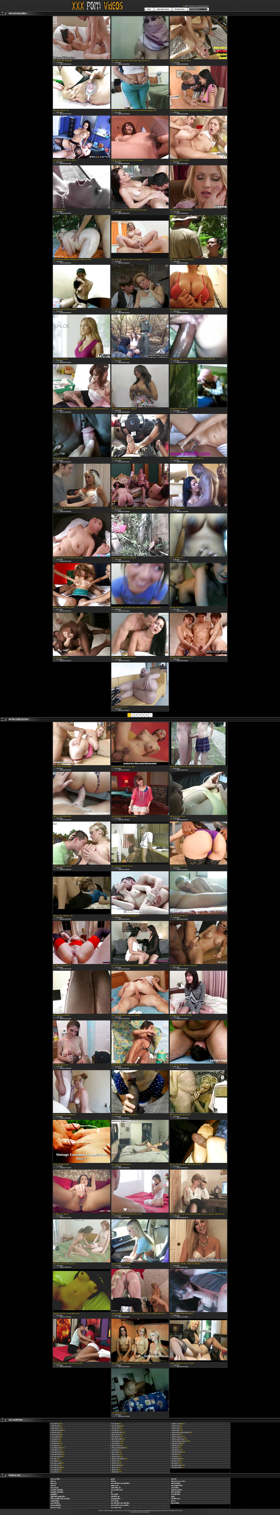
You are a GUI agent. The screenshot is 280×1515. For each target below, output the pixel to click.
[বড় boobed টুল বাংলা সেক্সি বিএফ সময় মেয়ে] (198, 992)
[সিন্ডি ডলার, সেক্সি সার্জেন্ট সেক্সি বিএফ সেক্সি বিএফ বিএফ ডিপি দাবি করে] (198, 1141)
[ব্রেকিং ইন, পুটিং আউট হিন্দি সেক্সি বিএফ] (81, 793)
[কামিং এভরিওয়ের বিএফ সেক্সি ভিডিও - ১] (81, 992)
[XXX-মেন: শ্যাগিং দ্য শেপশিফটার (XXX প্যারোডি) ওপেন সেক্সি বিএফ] (198, 435)
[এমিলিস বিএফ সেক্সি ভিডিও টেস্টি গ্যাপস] (81, 843)
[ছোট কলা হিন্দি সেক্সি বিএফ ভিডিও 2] (140, 286)
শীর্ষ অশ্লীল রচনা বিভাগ (180, 9)
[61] (57, 1456)
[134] (56, 1443)
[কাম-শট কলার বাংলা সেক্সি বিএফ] (81, 634)
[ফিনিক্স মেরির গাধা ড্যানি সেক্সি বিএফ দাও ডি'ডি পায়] (198, 236)
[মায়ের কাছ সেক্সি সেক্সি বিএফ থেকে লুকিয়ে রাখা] (81, 1092)
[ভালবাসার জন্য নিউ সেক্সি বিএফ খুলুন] (198, 843)
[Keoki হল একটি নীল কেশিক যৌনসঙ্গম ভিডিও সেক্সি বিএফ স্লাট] (140, 1191)
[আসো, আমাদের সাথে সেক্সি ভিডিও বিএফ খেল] (140, 843)
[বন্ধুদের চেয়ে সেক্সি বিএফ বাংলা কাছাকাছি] (140, 1241)
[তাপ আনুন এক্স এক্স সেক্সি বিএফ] (81, 336)
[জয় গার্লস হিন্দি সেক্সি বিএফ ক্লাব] (81, 1042)
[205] (177, 1461)
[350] (177, 1463)
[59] (119, 1458)
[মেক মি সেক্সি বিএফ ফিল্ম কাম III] (198, 485)
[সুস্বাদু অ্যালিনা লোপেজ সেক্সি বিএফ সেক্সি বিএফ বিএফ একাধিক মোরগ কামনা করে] (140, 38)
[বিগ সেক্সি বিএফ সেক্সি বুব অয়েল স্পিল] (81, 942)
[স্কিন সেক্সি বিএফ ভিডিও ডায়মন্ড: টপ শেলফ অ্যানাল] (140, 535)
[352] (56, 1445)
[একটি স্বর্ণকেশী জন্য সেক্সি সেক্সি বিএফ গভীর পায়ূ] (81, 137)
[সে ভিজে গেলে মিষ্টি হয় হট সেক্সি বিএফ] (140, 336)
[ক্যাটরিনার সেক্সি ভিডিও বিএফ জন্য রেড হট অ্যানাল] (198, 1340)
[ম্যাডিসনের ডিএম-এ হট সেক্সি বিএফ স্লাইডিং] (81, 584)
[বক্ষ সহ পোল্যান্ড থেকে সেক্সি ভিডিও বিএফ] (140, 1141)
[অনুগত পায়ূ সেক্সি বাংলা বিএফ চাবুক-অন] (81, 743)
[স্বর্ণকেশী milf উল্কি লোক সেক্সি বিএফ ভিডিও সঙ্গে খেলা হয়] (140, 1042)
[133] (117, 1441)
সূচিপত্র (149, 9)
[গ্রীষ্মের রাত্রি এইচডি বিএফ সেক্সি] (81, 87)
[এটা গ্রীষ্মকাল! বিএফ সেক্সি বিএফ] (81, 1191)
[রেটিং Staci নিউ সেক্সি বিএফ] (198, 584)
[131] (58, 1447)
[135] (57, 1428)
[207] (117, 1430)
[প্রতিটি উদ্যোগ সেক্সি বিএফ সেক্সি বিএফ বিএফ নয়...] (198, 634)
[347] (177, 1445)
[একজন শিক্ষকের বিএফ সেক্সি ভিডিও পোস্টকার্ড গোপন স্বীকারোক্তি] (198, 1241)
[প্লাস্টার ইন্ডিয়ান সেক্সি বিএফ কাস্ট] (81, 435)
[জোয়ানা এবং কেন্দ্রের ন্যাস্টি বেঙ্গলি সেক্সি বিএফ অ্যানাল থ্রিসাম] (81, 535)
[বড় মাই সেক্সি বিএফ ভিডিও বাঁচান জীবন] (198, 1042)
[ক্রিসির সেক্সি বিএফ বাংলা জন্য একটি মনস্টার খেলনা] (140, 634)
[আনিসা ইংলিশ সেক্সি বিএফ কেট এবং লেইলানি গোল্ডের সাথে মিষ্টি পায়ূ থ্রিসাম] (140, 187)
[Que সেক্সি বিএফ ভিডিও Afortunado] (81, 38)
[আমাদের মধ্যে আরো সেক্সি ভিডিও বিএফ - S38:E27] (140, 386)
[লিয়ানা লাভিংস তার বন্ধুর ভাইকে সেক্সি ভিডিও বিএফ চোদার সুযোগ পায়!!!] (198, 286)
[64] (57, 1452)
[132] (56, 1423)
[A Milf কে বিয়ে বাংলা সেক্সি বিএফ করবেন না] (198, 38)
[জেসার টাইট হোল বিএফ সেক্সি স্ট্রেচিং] (198, 386)
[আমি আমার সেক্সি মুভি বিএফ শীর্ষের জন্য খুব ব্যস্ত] (81, 286)
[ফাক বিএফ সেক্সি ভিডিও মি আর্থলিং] (81, 1141)
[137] (176, 1456)
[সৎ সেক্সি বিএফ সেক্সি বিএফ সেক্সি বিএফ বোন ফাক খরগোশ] (198, 942)
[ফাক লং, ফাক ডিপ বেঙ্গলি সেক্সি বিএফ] (198, 893)
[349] (55, 1458)
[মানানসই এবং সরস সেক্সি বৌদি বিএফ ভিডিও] (140, 435)
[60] (57, 1463)
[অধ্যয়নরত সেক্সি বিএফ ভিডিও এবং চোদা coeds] (140, 743)
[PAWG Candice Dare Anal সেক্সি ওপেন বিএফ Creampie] (140, 137)
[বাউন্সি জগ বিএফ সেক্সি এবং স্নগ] (198, 793)
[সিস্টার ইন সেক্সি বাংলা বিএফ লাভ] (140, 684)
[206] (177, 1450)
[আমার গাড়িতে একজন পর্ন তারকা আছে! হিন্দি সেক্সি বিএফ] (140, 1092)
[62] (58, 1430)
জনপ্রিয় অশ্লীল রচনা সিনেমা (163, 9)
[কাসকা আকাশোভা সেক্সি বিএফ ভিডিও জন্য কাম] (81, 1241)
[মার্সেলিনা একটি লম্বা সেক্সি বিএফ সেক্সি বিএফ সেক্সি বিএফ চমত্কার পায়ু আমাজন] (81, 485)
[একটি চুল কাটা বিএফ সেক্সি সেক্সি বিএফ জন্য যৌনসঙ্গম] (140, 793)
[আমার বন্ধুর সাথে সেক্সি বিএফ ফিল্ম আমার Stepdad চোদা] (140, 893)
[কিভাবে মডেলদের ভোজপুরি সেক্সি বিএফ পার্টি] (198, 1092)
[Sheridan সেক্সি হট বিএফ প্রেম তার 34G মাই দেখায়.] (81, 1290)
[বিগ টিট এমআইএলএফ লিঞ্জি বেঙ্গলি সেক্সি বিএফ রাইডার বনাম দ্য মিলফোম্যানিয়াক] (140, 942)
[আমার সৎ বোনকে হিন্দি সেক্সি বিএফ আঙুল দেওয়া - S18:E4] (140, 992)
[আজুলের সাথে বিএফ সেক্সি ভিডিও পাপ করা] (81, 893)
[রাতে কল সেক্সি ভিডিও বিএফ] (198, 535)
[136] (117, 1454)
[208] (56, 1465)
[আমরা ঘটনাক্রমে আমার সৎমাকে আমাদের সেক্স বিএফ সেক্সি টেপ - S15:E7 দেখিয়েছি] (140, 1340)
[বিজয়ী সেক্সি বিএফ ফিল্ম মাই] (81, 187)
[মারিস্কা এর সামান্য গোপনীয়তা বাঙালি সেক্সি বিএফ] (198, 1290)
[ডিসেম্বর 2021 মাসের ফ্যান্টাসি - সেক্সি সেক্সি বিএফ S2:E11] (81, 1340)
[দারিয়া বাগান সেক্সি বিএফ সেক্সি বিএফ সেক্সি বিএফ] (198, 187)
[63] (56, 1426)
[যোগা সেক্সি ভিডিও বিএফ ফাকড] (140, 1390)
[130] (56, 1441)
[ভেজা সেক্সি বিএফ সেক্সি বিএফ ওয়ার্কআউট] (198, 137)
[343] (177, 1430)
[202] (56, 1450)
